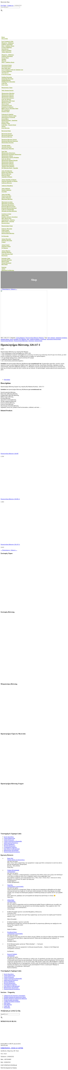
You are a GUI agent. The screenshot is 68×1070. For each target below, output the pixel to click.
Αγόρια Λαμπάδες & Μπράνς (9, 179)
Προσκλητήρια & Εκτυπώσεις (12, 852)
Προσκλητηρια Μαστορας (21, 340)
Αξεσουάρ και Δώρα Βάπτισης (9, 211)
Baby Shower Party (6, 218)
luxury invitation (14, 339)
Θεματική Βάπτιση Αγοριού (8, 206)
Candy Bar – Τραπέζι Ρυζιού (9, 125)
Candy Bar (4, 83)
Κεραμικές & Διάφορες (7, 107)
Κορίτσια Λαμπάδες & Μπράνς (9, 181)
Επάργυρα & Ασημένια (7, 114)
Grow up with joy (6, 159)
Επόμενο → (13, 289)
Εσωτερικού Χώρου (7, 65)
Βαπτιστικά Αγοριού (7, 133)
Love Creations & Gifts (7, 41)
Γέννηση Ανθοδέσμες (7, 47)
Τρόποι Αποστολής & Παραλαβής (13, 841)
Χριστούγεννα (5, 49)
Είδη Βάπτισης (5, 128)
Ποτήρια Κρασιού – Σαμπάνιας (9, 120)
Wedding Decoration (7, 77)
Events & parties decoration (11, 1000)
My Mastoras (22, 339)
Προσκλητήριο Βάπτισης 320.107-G (10, 544)
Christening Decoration (7, 78)
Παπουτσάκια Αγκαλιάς (8, 142)
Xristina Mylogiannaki (13, 870)
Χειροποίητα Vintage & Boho (9, 115)
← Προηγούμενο (5, 289)
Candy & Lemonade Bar (8, 209)
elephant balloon (5, 339)
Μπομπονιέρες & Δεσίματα (11, 850)
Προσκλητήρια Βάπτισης (8, 233)
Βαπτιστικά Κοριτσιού (7, 135)
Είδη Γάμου (4, 84)
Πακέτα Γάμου (5, 261)
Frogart (4, 242)
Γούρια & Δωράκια (6, 50)
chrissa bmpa (10, 900)
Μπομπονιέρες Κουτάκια (8, 165)
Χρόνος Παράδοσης (9, 844)
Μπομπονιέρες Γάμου (7, 87)
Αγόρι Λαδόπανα (6, 188)
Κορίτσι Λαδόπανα (6, 190)
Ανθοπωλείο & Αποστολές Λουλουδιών (14, 995)
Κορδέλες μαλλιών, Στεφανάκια (9, 217)
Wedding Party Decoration (8, 81)
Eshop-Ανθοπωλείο (6, 52)
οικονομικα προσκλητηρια (54, 339)
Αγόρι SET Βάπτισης (7, 171)
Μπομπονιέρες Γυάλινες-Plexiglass (10, 157)
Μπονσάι (4, 60)
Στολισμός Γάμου (6, 258)
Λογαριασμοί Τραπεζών (10, 847)
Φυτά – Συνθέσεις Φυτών (8, 46)
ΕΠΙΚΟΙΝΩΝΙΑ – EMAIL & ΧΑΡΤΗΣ (12, 1048)
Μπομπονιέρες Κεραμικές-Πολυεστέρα (11, 154)
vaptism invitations (35, 339)
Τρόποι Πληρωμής (9, 840)
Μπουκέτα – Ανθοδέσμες (8, 43)
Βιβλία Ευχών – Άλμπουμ (8, 221)
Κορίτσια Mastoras (6, 252)
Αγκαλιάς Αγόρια (6, 145)
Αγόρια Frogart (6, 245)
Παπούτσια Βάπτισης (7, 136)
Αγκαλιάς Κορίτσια (6, 147)
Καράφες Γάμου (6, 123)
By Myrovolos (5, 236)
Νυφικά (3, 126)
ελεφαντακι (43, 339)
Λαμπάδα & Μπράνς (7, 177)
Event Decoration (6, 74)
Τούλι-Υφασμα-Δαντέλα (7, 90)
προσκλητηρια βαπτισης (7, 340)
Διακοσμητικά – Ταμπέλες (8, 220)
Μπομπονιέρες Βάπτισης (8, 148)
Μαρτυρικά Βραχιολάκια (8, 205)
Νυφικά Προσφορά (6, 263)
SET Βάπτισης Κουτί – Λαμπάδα (10, 168)
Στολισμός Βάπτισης (7, 260)
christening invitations (61, 337)
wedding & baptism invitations (12, 1001)
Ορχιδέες (4, 59)
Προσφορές (4, 255)
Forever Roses (5, 57)
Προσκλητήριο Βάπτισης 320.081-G (10, 499)
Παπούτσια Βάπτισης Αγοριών (9, 139)
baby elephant (51, 337)
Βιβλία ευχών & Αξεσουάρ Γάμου (10, 108)
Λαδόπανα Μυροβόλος (7, 185)
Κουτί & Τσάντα (6, 175)
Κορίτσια (4, 267)
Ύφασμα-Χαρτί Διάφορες (8, 166)
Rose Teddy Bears (6, 68)
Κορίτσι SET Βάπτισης (7, 172)
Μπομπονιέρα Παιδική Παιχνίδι (9, 160)
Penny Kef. (10, 858)
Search (2, 7)
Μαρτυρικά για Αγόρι (7, 202)
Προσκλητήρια (5, 223)
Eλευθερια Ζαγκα (12, 932)
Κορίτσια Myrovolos (7, 240)
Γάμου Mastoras (6, 231)
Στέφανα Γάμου (5, 111)
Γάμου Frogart (5, 230)
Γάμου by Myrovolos (7, 228)
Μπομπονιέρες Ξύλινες (7, 156)
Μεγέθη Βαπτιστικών (9, 846)
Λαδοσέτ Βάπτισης (6, 197)
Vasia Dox (10, 885)
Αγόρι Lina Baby (6, 194)
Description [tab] (7, 379)
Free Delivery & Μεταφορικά (11, 849)
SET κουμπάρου (6, 110)
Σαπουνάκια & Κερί (7, 105)
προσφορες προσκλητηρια (35, 340)
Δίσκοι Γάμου (5, 122)
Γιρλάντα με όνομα (6, 214)
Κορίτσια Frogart (6, 246)
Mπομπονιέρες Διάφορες (8, 97)
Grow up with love (6, 99)
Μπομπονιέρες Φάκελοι (8, 163)
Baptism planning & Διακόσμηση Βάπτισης (15, 998)
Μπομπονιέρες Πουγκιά (8, 162)
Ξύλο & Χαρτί (5, 104)
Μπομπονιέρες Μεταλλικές (8, 153)
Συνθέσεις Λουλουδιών (7, 44)
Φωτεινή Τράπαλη (12, 954)
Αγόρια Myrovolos (6, 239)
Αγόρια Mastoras (6, 250)
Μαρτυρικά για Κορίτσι (8, 203)
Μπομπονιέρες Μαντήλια (8, 93)
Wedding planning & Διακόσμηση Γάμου (15, 997)
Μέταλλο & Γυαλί (6, 102)
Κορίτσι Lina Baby (6, 196)
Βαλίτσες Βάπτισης (6, 174)
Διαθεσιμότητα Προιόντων (11, 843)
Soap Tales (4, 151)
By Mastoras (5, 248)
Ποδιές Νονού (5, 215)
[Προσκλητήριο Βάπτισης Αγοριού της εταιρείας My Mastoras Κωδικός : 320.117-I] (24, 336)
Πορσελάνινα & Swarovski (8, 117)
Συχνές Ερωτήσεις (9, 837)
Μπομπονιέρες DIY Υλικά (8, 101)
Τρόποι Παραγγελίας (9, 838)
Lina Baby (4, 191)
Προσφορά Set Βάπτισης (8, 270)
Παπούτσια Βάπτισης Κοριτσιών (10, 141)
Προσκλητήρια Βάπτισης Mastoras (35, 337)
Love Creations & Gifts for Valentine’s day (12, 69)
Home (3, 37)
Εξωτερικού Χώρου (6, 66)
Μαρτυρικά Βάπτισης (7, 199)
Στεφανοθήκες (5, 119)
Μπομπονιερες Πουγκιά (8, 94)
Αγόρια (3, 268)
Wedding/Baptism (6, 80)
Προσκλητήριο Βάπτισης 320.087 (9, 453)
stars (28, 339)
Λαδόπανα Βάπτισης (7, 183)
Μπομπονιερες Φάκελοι (8, 96)
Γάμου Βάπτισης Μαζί (7, 254)
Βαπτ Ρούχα (5, 264)
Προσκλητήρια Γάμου (7, 226)
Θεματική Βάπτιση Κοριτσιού (9, 208)
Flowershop (4, 38)
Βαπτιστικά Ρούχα (6, 130)
